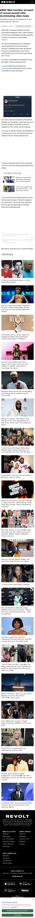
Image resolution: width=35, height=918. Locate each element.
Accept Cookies (17, 915)
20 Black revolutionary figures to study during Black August (15, 281)
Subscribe (6, 856)
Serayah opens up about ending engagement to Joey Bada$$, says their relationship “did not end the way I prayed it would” (16, 777)
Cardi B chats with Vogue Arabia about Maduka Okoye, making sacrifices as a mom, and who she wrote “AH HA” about (16, 450)
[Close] (33, 900)
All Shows (6, 834)
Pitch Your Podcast (9, 841)
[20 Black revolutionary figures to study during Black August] (17, 269)
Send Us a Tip (24, 839)
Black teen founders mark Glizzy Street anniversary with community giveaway (23, 179)
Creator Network (8, 844)
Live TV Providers (8, 839)
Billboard (4, 40)
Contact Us (6, 858)
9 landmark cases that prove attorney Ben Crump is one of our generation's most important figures (16, 805)
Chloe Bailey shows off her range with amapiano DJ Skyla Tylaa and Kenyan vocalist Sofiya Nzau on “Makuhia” (15, 337)
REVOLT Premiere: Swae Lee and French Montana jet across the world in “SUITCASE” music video (16, 696)
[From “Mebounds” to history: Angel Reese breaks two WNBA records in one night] (17, 710)
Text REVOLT (7, 861)
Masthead (23, 836)
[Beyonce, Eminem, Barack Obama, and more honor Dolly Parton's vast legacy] (17, 548)
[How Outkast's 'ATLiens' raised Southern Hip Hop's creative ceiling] (17, 464)
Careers (22, 844)
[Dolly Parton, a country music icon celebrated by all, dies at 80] (17, 737)
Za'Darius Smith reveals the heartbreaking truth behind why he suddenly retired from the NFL (16, 393)
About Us (22, 834)
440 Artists (6, 846)
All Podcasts (7, 836)
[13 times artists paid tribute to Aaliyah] (17, 573)
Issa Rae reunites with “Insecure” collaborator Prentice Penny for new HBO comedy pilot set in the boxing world (16, 639)
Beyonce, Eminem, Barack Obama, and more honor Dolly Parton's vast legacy (15, 560)
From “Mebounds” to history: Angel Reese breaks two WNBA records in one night (16, 723)
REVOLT (5, 26)
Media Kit (22, 841)
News (2, 7)
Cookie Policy (14, 907)
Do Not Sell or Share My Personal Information (17, 910)
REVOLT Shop (7, 863)
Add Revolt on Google (24, 26)
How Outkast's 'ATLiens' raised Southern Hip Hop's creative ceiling (16, 476)
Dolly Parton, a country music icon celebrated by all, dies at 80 (13, 749)
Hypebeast (5, 68)
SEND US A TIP (17, 876)
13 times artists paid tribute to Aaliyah (15, 584)
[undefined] (9, 179)
